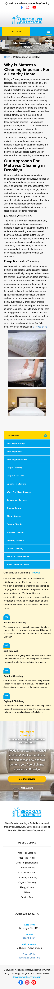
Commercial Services (17, 500)
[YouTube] (34, 8)
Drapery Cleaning (15, 524)
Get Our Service (27, 779)
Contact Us (27, 788)
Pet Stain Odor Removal (18, 556)
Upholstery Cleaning (16, 484)
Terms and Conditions (29, 958)
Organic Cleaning (27, 882)
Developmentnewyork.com (27, 977)
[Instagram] (27, 8)
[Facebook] (22, 8)
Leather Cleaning (15, 548)
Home (7, 57)
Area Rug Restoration (17, 460)
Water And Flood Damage (19, 492)
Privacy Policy (29, 954)
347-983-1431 (40, 327)
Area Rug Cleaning (16, 443)
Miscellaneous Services (18, 564)
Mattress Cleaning (15, 532)
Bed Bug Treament (15, 540)
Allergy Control (14, 516)
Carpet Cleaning (14, 468)
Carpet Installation (15, 476)
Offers (27, 892)
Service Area (27, 897)
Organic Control (14, 508)
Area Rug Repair (14, 451)
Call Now (16, 32)
